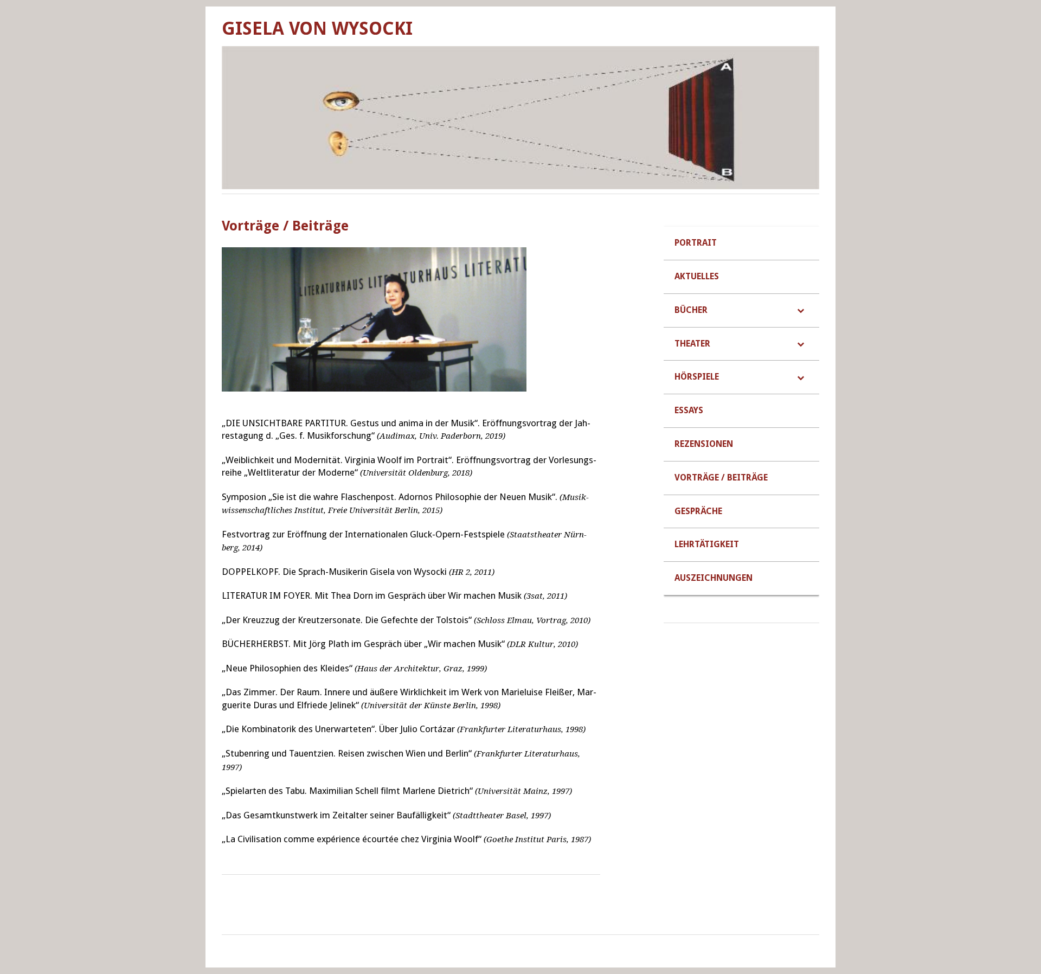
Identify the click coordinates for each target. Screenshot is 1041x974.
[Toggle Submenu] (800, 310)
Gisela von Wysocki (317, 28)
